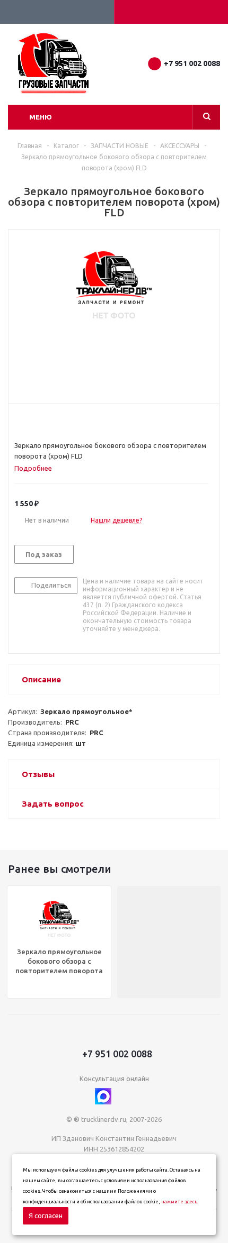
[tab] (37, 468)
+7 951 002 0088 (192, 63)
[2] (29, 422)
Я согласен (46, 1215)
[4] (50, 422)
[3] (39, 422)
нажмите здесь (179, 1201)
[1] (19, 422)
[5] (60, 422)
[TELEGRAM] (125, 1096)
